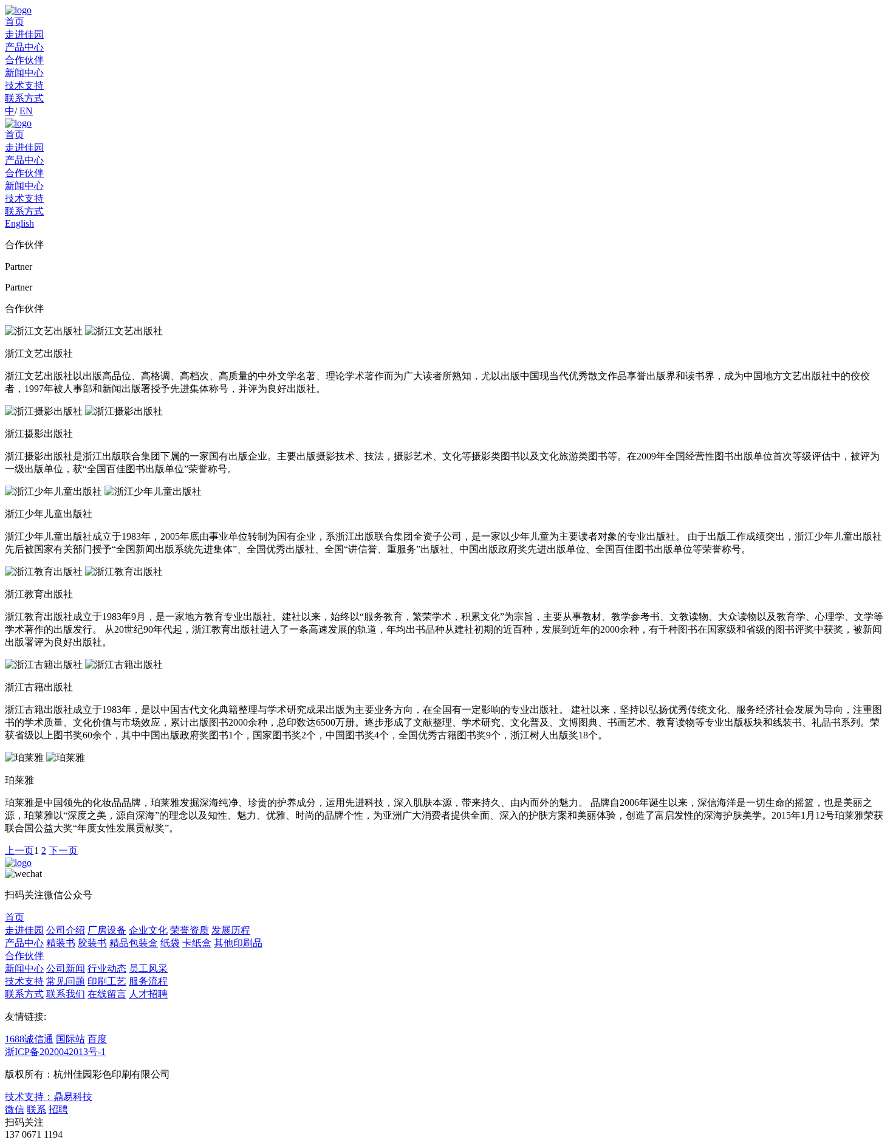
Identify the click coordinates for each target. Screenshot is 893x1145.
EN (26, 111)
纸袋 (170, 943)
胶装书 (92, 943)
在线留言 (106, 994)
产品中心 (24, 47)
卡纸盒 (196, 943)
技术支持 (24, 85)
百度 (97, 1039)
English (19, 223)
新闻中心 (24, 72)
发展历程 (230, 930)
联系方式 (24, 98)
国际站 (70, 1039)
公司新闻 (65, 968)
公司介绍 (65, 930)
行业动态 (106, 968)
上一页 (19, 850)
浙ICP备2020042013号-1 (55, 1052)
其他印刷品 (238, 943)
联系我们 (65, 994)
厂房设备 (106, 930)
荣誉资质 (189, 930)
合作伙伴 (24, 60)
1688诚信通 (29, 1039)
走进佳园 (24, 34)
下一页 (63, 850)
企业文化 (148, 930)
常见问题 (65, 981)
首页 (14, 21)
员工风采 (148, 968)
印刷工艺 (106, 981)
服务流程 (148, 981)
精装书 (60, 943)
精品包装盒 (133, 943)
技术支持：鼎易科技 (48, 1097)
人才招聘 (148, 994)
